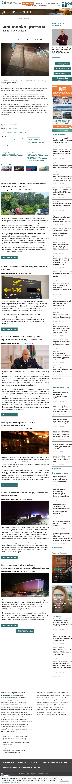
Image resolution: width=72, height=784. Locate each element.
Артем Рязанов (11, 190)
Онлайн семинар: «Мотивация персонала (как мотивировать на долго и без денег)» (61, 478)
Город (66, 149)
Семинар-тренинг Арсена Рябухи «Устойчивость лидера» (62, 523)
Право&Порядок (65, 283)
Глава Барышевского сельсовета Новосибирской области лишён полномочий (62, 288)
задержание (22, 132)
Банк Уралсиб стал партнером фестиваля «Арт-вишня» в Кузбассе (62, 421)
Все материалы (56, 57)
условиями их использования (11, 782)
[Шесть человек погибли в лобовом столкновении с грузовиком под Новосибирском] (25, 585)
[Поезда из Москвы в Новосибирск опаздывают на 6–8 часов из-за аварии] (25, 203)
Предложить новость (34, 139)
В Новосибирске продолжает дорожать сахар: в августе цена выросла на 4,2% (61, 356)
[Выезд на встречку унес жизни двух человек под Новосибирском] (25, 513)
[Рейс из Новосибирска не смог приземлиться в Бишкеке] (25, 287)
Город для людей (62, 73)
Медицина (56, 162)
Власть (61, 149)
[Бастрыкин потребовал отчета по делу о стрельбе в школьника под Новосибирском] (25, 357)
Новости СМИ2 (6, 165)
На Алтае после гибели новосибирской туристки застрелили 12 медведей (62, 316)
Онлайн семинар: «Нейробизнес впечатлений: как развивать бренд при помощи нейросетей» (61, 493)
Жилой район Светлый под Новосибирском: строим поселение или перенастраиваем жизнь (61, 50)
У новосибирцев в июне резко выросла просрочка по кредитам (62, 369)
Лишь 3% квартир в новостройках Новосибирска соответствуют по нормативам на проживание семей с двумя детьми (37, 157)
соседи (15, 132)
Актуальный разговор (58, 25)
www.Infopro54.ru (13, 697)
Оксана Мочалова (12, 343)
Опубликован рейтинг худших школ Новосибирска (12, 154)
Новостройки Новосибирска (62, 79)
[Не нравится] (8, 146)
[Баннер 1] (6, 168)
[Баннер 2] (19, 168)
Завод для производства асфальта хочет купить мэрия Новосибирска (62, 342)
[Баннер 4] (44, 168)
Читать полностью (9, 257)
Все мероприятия (57, 547)
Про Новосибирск (62, 69)
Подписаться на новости (37, 142)
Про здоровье (62, 64)
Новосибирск (12, 129)
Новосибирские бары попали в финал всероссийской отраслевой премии (61, 247)
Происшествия (24, 18)
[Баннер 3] (31, 168)
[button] (59, 6)
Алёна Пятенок (18, 40)
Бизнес (55, 149)
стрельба (9, 132)
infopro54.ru (16, 717)
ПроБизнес (68, 228)
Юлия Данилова (12, 499)
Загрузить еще (25, 631)
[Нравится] (2, 146)
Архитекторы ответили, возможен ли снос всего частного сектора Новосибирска (62, 302)
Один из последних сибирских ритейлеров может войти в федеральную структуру (62, 218)
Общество (64, 162)
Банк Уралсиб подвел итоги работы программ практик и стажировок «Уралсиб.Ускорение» (62, 433)
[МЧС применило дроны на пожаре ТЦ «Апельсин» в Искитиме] (25, 442)
